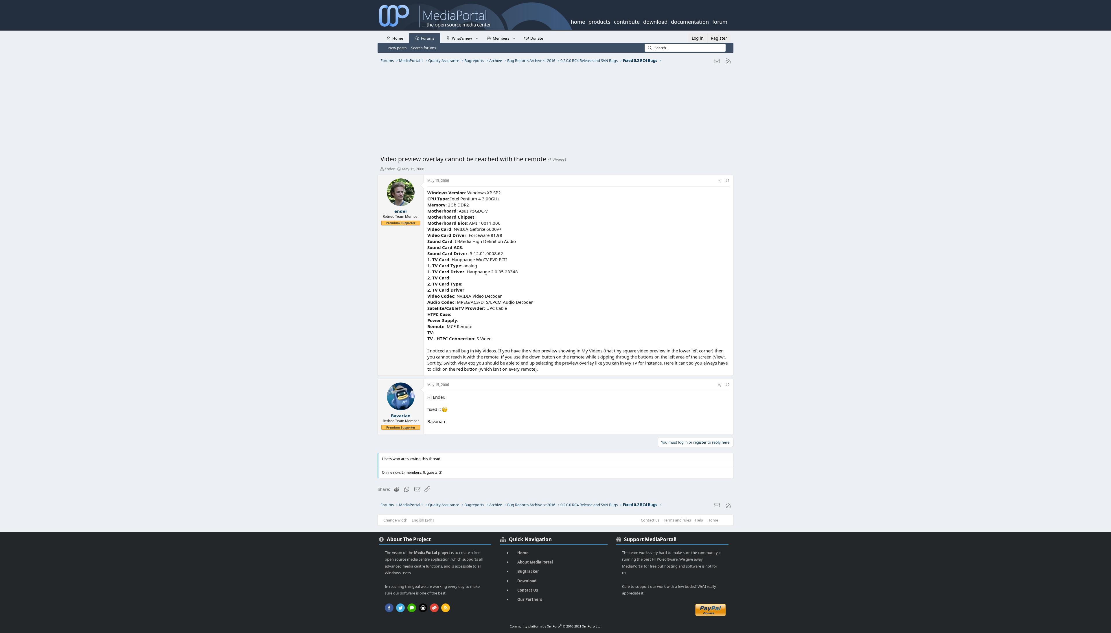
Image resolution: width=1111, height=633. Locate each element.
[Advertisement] (554, 111)
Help (699, 520)
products (599, 21)
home (578, 21)
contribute (627, 21)
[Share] (719, 181)
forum (719, 21)
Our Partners (529, 599)
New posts (397, 47)
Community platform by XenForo (556, 626)
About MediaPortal (535, 562)
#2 (727, 384)
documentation (690, 21)
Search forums (423, 47)
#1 (727, 180)
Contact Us (527, 590)
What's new (462, 38)
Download (526, 580)
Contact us (650, 520)
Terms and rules (677, 520)
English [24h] (423, 520)
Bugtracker (528, 571)
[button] (476, 38)
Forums (427, 38)
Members (501, 38)
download (655, 21)
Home (397, 38)
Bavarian (401, 415)
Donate (536, 38)
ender (390, 168)
